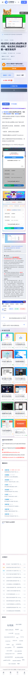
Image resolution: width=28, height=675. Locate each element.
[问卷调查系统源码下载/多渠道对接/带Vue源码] (20, 354)
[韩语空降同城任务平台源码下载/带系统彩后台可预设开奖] (20, 406)
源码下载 (9, 360)
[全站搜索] (18, 2)
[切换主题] (15, 2)
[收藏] (14, 90)
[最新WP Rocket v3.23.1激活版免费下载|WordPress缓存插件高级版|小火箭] (20, 423)
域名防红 (6, 112)
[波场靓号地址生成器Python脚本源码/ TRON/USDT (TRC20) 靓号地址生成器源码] (7, 406)
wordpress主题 (18, 430)
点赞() (23, 308)
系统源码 (8, 114)
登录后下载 (14, 86)
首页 (2, 40)
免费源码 (4, 342)
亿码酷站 (5, 309)
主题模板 (4, 377)
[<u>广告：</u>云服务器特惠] (14, 301)
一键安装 (16, 114)
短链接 (21, 304)
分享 (12, 308)
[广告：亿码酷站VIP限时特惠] (14, 108)
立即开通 (14, 68)
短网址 (17, 304)
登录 (25, 2)
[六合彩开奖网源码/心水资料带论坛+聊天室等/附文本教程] (7, 423)
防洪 (9, 306)
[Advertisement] (14, 539)
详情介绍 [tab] (6, 104)
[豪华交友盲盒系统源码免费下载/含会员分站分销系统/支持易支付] (7, 389)
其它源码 (6, 40)
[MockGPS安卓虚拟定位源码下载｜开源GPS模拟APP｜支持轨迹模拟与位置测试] (20, 389)
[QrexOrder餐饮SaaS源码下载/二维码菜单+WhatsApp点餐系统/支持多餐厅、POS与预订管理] (20, 371)
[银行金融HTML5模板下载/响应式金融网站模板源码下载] (7, 371)
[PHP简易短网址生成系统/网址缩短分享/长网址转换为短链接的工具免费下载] (20, 337)
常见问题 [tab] (14, 104)
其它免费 (9, 342)
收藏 (17, 308)
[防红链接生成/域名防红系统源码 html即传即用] (7, 337)
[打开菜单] (2, 2)
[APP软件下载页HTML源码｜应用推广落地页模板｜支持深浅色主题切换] (7, 354)
